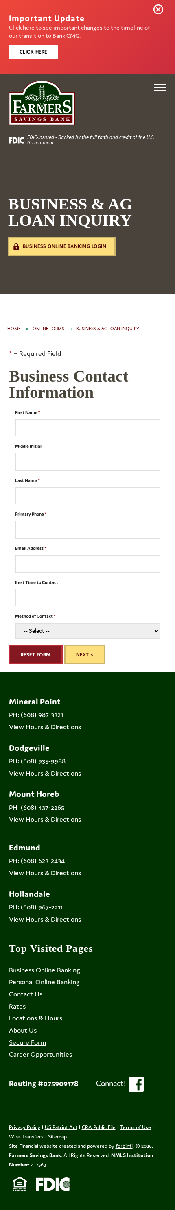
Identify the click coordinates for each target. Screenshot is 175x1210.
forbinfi (124, 1145)
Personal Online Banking (44, 981)
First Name (26, 412)
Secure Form (27, 1042)
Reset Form (36, 655)
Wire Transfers (26, 1136)
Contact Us (25, 994)
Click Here (33, 52)
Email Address (29, 548)
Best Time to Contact (36, 582)
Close (159, 10)
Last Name (26, 480)
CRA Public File (99, 1127)
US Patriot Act (61, 1127)
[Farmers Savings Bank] (42, 103)
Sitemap (57, 1136)
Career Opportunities (40, 1054)
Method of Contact (34, 616)
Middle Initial (28, 446)
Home (14, 328)
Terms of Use (135, 1127)
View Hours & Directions (45, 726)
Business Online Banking (44, 970)
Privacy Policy (24, 1127)
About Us (23, 1030)
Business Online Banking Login (65, 246)
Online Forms (48, 328)
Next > (85, 655)
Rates (17, 1006)
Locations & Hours (35, 1018)
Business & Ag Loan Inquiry (107, 328)
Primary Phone (29, 514)
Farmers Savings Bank (35, 1155)
